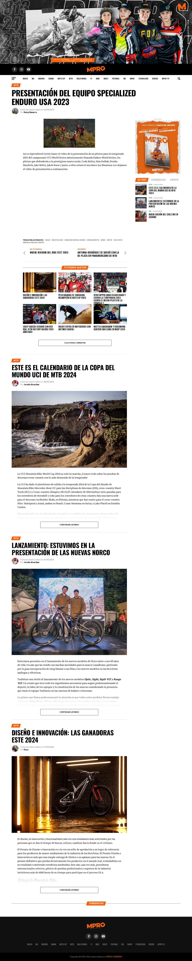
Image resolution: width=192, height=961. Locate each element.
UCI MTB (118, 240)
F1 (91, 78)
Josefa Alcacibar (31, 384)
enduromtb (93, 240)
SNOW (132, 78)
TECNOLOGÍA (143, 78)
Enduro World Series (76, 240)
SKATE (105, 78)
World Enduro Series (34, 243)
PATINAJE (115, 78)
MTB (71, 78)
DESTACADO (58, 240)
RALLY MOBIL (82, 78)
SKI (124, 78)
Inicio (25, 78)
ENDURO (41, 78)
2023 (48, 240)
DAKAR (51, 78)
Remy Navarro (30, 112)
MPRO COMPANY (114, 957)
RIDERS (155, 78)
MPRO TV (165, 78)
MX (33, 78)
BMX (98, 78)
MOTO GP (61, 78)
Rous (26, 750)
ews (104, 240)
